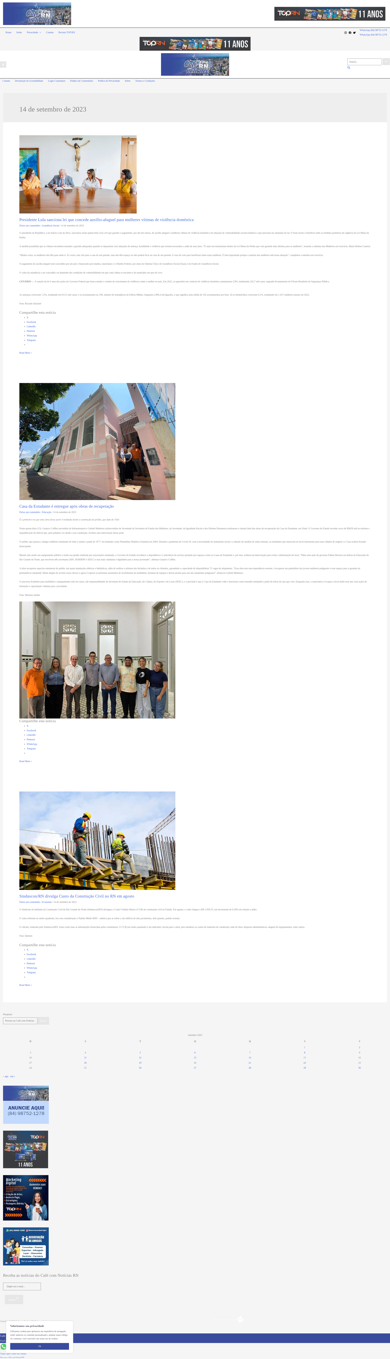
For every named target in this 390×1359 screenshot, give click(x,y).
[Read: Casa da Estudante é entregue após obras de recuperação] (97, 441)
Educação (46, 512)
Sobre (19, 32)
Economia (47, 902)
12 (140, 1057)
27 (195, 1067)
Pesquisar (7, 1014)
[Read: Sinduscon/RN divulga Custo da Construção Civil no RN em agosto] (97, 840)
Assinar (12, 1300)
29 (304, 1067)
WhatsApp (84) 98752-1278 (373, 34)
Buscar (43, 1020)
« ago (5, 1076)
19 (140, 1062)
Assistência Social (50, 225)
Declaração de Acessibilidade (29, 81)
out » (12, 1076)
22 (304, 1062)
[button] (39, 32)
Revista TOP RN (66, 32)
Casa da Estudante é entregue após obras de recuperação (66, 506)
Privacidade (32, 32)
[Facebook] (350, 32)
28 (250, 1067)
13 (195, 1057)
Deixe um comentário (29, 225)
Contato (50, 32)
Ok (39, 1346)
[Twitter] (354, 32)
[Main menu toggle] (3, 64)
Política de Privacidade (109, 81)
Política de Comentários (81, 81)
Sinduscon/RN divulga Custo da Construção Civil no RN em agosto (76, 896)
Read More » (25, 353)
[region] (39, 1337)
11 (85, 1057)
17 (30, 1062)
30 (359, 1067)
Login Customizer (56, 81)
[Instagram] (345, 32)
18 (85, 1062)
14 (250, 1057)
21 (250, 1062)
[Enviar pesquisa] (386, 61)
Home (8, 32)
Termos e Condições (145, 81)
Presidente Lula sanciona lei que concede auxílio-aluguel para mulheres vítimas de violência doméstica (106, 219)
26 (140, 1067)
